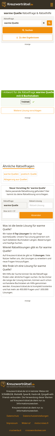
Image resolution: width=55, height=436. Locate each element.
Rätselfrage (9, 18)
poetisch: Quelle (29, 174)
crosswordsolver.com (35, 430)
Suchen (29, 30)
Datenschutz (13, 415)
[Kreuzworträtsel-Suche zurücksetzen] (43, 23)
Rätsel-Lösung (35, 201)
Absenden (36, 215)
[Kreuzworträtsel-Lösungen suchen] (49, 23)
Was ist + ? (9, 211)
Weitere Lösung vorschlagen (27, 110)
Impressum (12, 423)
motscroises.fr (42, 423)
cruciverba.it (15, 430)
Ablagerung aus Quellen (15, 179)
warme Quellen (11, 174)
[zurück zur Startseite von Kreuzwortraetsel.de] (19, 4)
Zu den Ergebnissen (29, 37)
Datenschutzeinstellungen (35, 415)
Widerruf (26, 423)
